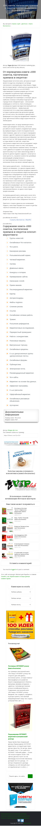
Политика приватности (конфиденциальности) (15, 816)
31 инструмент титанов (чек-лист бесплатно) (21, 544)
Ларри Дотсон (13, 430)
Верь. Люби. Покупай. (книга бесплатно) (21, 518)
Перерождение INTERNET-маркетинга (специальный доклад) (17, 736)
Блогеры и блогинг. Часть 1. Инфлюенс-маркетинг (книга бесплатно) (20, 510)
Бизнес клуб (16, 24)
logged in (14, 569)
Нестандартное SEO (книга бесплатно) (20, 536)
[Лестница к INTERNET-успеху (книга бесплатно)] (20, 654)
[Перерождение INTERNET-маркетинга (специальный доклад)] (20, 717)
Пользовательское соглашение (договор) (13, 814)
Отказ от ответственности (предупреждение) (15, 818)
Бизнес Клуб (27, 823)
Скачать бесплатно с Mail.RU (20, 220)
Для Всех (24, 24)
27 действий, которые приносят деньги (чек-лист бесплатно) (21, 554)
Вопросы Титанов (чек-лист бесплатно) (21, 527)
